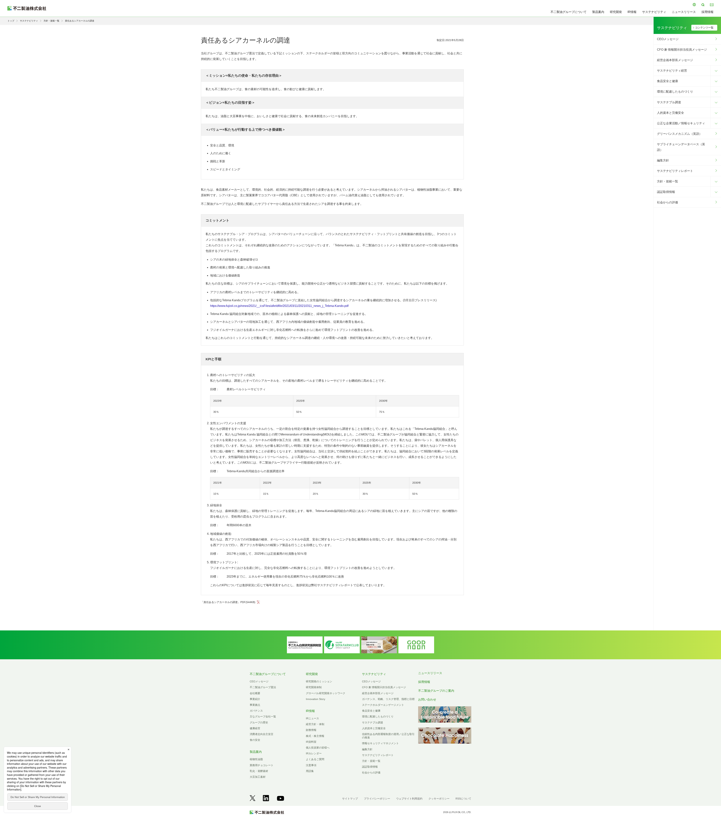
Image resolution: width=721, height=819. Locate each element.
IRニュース (312, 718)
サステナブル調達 (669, 102)
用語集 (310, 771)
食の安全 (255, 739)
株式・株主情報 (315, 735)
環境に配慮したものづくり (675, 91)
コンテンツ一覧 (704, 27)
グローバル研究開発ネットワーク (325, 693)
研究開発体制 (314, 687)
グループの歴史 (259, 722)
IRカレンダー (314, 753)
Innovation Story (315, 699)
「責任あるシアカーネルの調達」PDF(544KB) (228, 602)
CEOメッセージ (668, 39)
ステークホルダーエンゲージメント (383, 704)
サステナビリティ (654, 11)
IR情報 (632, 11)
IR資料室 (311, 741)
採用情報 (707, 11)
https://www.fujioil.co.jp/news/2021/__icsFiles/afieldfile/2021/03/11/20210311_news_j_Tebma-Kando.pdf (279, 305)
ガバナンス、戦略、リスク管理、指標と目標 (388, 699)
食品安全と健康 (667, 81)
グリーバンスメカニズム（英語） (679, 133)
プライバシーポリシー (377, 798)
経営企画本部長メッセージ (675, 60)
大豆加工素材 (257, 776)
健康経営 (255, 728)
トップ (11, 20)
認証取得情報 (666, 191)
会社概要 (255, 693)
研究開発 (616, 11)
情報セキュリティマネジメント (380, 743)
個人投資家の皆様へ (318, 747)
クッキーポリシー (438, 798)
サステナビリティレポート (675, 170)
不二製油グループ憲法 (263, 687)
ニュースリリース (684, 11)
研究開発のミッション (319, 681)
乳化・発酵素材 (259, 771)
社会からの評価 (667, 202)
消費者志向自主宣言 (261, 734)
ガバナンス (256, 710)
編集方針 (663, 160)
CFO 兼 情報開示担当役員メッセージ (682, 49)
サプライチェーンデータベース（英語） (681, 147)
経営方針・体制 (315, 724)
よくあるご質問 (315, 759)
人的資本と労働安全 (670, 112)
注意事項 (311, 765)
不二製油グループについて (569, 11)
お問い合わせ (427, 699)
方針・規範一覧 (51, 20)
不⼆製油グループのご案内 (436, 690)
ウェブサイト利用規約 (409, 798)
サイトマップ (350, 798)
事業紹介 (255, 699)
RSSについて (463, 798)
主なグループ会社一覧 (263, 716)
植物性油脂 (256, 759)
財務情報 (311, 729)
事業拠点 (255, 704)
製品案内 (598, 11)
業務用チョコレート (261, 765)
